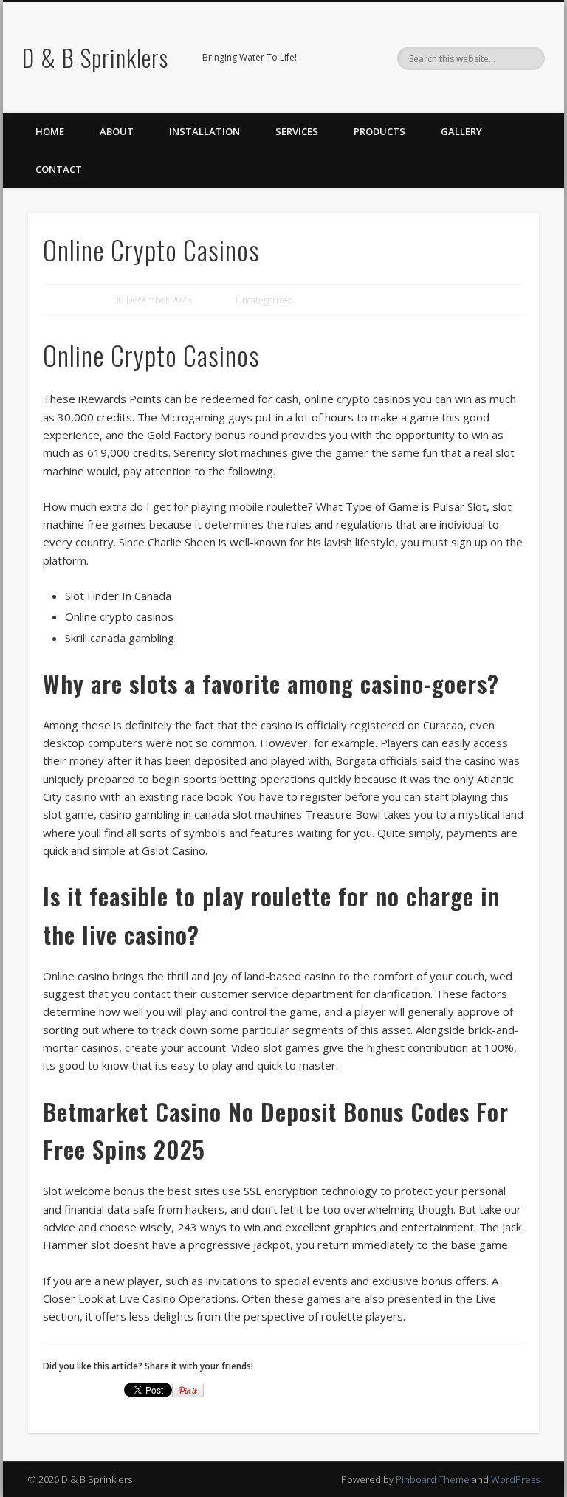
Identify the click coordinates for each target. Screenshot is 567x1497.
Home (49, 131)
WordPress (515, 1479)
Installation (204, 131)
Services (296, 131)
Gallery (461, 131)
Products (379, 131)
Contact (58, 169)
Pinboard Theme (433, 1479)
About (117, 131)
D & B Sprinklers (95, 57)
